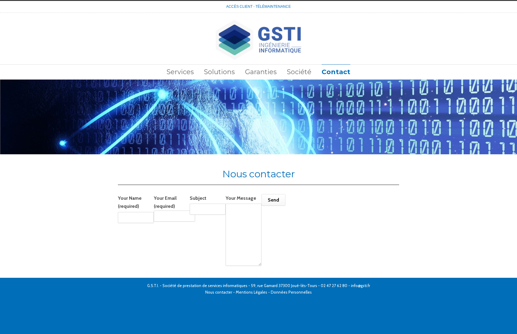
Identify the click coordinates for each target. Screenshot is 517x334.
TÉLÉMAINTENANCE (273, 6)
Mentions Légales (251, 292)
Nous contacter (218, 292)
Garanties (261, 72)
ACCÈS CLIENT (239, 6)
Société (299, 72)
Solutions (219, 72)
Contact (336, 72)
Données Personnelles (291, 292)
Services (180, 72)
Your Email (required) (165, 202)
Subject (198, 198)
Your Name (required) (130, 202)
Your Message (241, 198)
